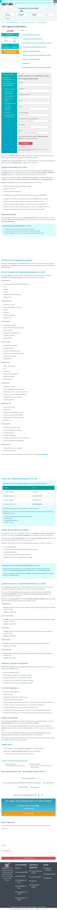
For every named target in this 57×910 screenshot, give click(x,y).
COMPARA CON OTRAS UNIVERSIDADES (10, 51)
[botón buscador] (54, 1)
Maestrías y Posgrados (34, 15)
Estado (20, 106)
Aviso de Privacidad (42, 907)
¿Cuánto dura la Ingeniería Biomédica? (32, 39)
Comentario (4, 828)
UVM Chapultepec (48, 783)
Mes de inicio (22, 125)
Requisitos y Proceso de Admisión (31, 59)
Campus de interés (23, 112)
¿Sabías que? (26, 63)
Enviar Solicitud (25, 143)
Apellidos (21, 88)
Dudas (20, 130)
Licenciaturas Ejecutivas (21, 15)
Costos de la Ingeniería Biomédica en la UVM (34, 47)
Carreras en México (36, 877)
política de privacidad (43, 136)
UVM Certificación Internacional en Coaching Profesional (22, 783)
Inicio (4, 22)
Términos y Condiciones (31, 907)
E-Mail (20, 100)
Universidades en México (21, 881)
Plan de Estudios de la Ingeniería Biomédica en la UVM (37, 43)
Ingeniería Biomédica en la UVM (31, 35)
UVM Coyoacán (34, 787)
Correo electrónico (6, 851)
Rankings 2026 (21, 876)
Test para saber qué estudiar (36, 872)
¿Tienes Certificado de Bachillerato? (28, 118)
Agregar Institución (50, 874)
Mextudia (13, 738)
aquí (2, 740)
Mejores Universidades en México (12, 22)
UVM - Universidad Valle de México (28, 22)
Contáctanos (49, 878)
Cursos (46, 14)
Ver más (43, 908)
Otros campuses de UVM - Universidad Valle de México (37, 67)
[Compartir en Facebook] (35, 795)
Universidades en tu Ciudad (22, 893)
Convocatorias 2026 (22, 872)
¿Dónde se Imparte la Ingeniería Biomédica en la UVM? (37, 55)
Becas (18, 868)
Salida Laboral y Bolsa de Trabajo (31, 51)
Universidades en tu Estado (22, 899)
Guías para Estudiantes (49, 869)
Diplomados (7, 18)
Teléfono (24, 94)
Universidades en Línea (21, 887)
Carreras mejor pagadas (35, 886)
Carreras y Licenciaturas (8, 15)
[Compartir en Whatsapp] (42, 795)
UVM (17, 672)
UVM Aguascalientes (28, 778)
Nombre (21, 82)
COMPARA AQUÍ (28, 813)
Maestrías (33, 881)
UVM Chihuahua (23, 787)
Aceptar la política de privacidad (28, 138)
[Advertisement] (28, 248)
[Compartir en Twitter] (38, 795)
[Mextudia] (7, 4)
